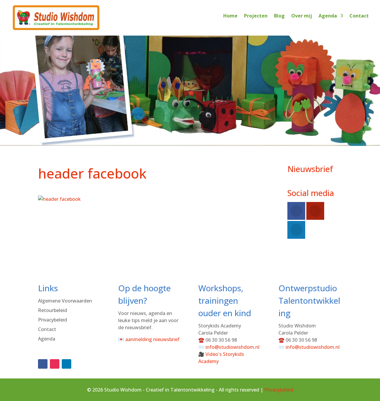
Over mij (301, 15)
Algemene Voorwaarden (65, 300)
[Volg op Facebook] (43, 364)
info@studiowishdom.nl (232, 347)
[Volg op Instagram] (54, 364)
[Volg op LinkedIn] (66, 364)
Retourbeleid (52, 310)
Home (230, 15)
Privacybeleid (52, 319)
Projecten (255, 15)
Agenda (328, 15)
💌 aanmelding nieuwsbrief (149, 339)
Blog (279, 15)
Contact (359, 15)
